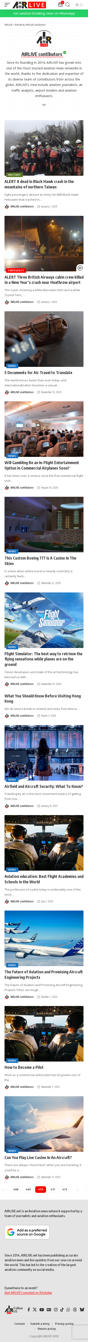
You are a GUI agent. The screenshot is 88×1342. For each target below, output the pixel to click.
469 (28, 1189)
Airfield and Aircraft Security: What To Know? (44, 786)
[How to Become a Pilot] (44, 1034)
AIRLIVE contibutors (22, 206)
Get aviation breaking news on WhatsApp (44, 13)
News (12, 366)
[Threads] (75, 1309)
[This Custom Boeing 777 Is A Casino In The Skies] (44, 524)
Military (14, 174)
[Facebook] (28, 1309)
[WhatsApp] (68, 1309)
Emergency (16, 270)
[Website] (44, 105)
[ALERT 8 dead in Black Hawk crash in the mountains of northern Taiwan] (44, 148)
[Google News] (49, 1309)
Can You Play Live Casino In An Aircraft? (38, 1157)
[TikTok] (62, 1309)
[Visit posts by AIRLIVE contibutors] (7, 206)
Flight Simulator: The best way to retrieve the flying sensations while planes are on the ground (43, 659)
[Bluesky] (82, 1309)
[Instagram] (56, 1309)
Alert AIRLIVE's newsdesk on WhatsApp (28, 1293)
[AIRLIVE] (29, 4)
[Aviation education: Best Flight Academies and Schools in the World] (44, 843)
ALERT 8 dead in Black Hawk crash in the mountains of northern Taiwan (39, 184)
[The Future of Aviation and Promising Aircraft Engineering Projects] (44, 938)
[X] (35, 1309)
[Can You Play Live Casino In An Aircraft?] (44, 1124)
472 (64, 1189)
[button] (8, 4)
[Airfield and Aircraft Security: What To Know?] (44, 753)
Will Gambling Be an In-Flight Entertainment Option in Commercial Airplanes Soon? (42, 465)
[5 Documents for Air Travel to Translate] (44, 339)
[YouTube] (41, 1309)
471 (53, 1189)
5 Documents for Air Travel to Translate (38, 372)
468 (15, 1189)
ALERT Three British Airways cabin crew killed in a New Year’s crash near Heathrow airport (44, 280)
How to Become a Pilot (24, 1067)
